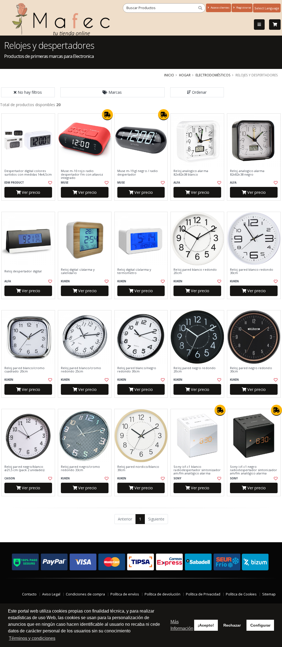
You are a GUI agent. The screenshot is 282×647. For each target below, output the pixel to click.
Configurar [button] (260, 625)
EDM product (14, 182)
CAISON (9, 478)
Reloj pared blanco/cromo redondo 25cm (81, 369)
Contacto (29, 594)
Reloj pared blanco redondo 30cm (251, 271)
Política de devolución (162, 594)
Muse (64, 182)
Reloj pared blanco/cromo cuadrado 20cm (24, 369)
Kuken (65, 281)
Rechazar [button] (232, 625)
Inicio (169, 75)
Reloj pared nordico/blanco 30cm (138, 468)
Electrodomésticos (213, 75)
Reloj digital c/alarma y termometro (134, 271)
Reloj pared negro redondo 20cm (194, 369)
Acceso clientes (219, 7)
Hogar (185, 75)
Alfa (176, 182)
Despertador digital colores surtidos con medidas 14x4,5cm (28, 172)
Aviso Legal (51, 594)
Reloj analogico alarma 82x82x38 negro (247, 172)
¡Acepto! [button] (206, 625)
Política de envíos (124, 594)
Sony (177, 478)
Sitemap (269, 594)
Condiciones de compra (85, 594)
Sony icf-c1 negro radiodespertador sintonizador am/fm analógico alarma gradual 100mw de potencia (253, 472)
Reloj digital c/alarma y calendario (78, 271)
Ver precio (30, 192)
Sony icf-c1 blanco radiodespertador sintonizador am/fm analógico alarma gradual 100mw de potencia (197, 472)
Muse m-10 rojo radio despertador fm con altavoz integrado (82, 174)
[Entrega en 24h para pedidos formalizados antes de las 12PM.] (107, 114)
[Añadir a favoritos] (50, 183)
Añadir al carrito (30, 205)
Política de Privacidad (203, 594)
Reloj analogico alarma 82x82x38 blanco (190, 172)
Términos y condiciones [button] (32, 638)
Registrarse (243, 7)
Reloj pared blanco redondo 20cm (194, 271)
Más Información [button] (181, 625)
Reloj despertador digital (23, 271)
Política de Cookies (241, 594)
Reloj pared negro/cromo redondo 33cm (80, 468)
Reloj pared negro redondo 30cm (251, 369)
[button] (112, 92)
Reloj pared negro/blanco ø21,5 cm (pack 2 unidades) (24, 468)
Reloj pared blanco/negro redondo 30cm (136, 369)
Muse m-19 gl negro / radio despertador (137, 172)
